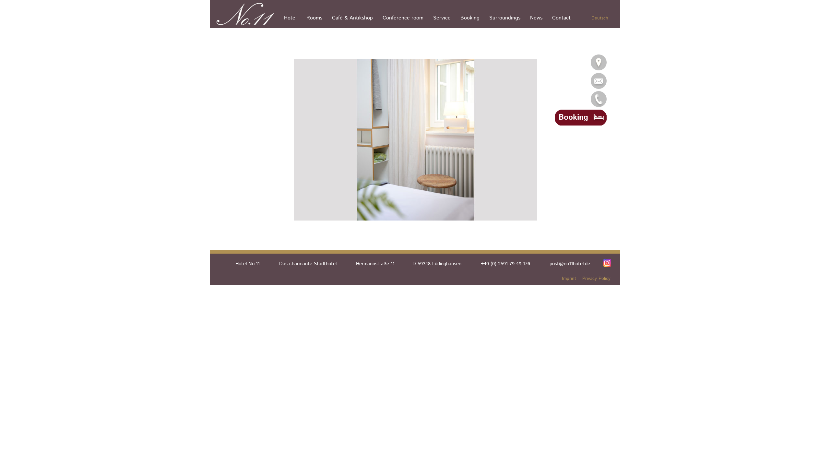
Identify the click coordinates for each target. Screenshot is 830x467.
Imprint (569, 278)
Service (442, 18)
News (536, 18)
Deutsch (599, 18)
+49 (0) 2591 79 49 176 (505, 263)
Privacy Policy (596, 278)
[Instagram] (607, 262)
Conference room (403, 18)
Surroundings (504, 18)
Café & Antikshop (352, 18)
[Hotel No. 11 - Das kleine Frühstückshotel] (247, 14)
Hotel (290, 18)
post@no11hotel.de (570, 263)
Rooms (314, 18)
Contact (561, 18)
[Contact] (599, 62)
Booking (470, 18)
